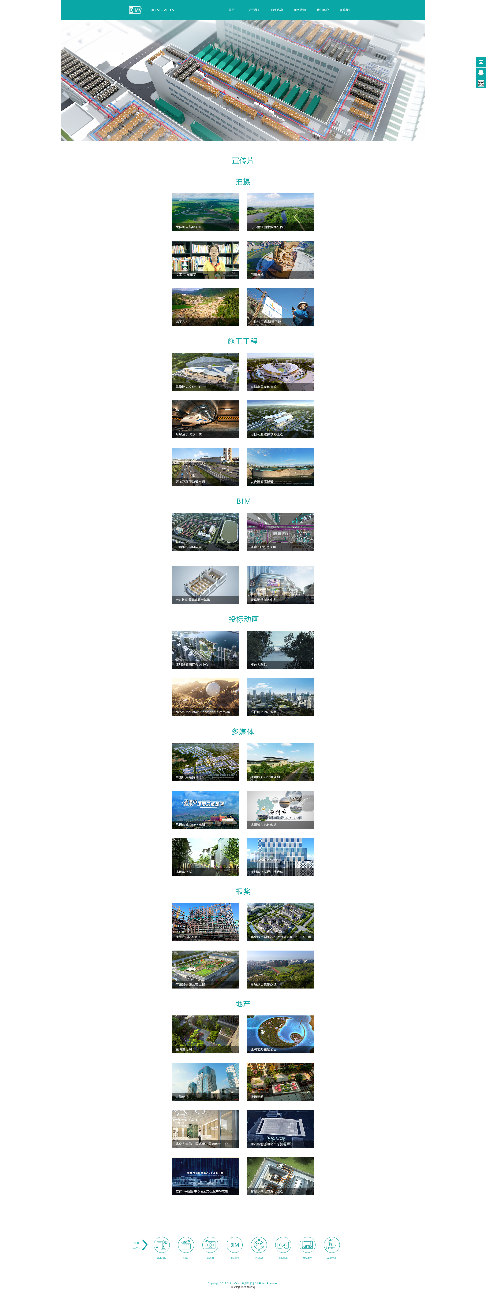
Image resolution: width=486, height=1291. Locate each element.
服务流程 (300, 10)
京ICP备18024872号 (243, 1287)
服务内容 (277, 10)
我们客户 (323, 10)
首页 (232, 10)
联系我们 (345, 10)
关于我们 (254, 10)
